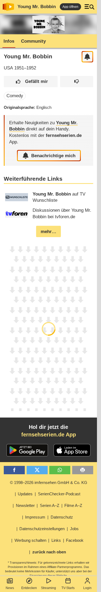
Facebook (74, 540)
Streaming (48, 588)
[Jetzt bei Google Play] (27, 450)
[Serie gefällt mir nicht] (76, 82)
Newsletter (25, 505)
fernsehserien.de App (48, 435)
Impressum (35, 517)
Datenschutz (62, 517)
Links (56, 540)
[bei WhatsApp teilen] (59, 470)
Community (33, 41)
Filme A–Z (73, 505)
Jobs (74, 528)
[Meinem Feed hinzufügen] (87, 57)
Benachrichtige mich (53, 155)
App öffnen (70, 7)
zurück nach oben (49, 552)
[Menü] (89, 6)
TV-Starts (68, 588)
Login (87, 588)
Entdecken (29, 588)
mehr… (48, 231)
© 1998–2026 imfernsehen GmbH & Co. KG (48, 482)
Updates (25, 494)
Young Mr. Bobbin (37, 6)
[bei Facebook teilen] (14, 470)
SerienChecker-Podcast (59, 494)
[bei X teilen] (37, 470)
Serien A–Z (49, 505)
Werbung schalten (30, 540)
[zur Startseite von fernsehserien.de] (8, 7)
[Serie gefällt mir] (31, 82)
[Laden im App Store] (72, 450)
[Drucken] (82, 470)
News (10, 588)
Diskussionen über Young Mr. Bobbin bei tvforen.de (62, 213)
